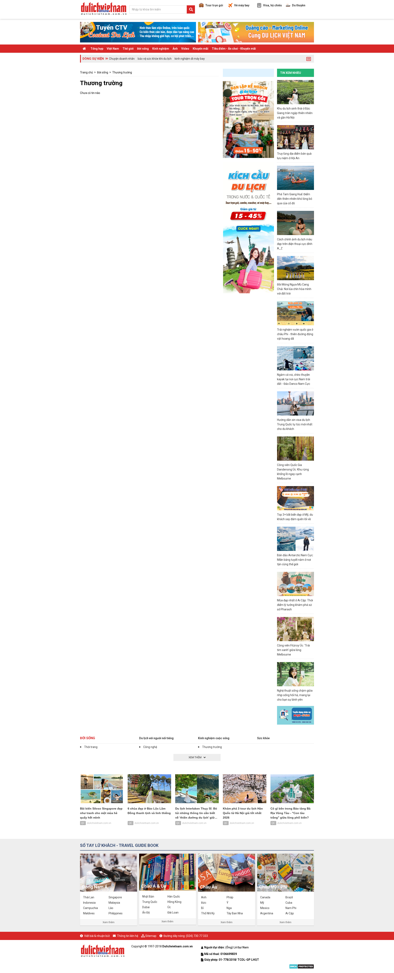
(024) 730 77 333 (197, 936)
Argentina (266, 913)
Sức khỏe (263, 738)
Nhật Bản (148, 896)
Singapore (115, 897)
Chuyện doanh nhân (122, 58)
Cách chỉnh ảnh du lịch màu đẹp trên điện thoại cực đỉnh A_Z (294, 244)
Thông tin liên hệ (127, 936)
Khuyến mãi (200, 48)
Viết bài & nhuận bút (97, 936)
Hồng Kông (174, 901)
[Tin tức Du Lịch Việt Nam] (102, 950)
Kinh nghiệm (160, 48)
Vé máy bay (241, 5)
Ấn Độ (146, 912)
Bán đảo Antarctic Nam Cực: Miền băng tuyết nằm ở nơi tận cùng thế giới (295, 560)
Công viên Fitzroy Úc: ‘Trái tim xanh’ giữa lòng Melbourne (293, 650)
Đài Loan (173, 912)
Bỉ (202, 908)
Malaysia (114, 902)
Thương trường (122, 72)
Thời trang (90, 747)
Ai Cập (289, 913)
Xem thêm (109, 922)
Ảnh (175, 48)
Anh (203, 897)
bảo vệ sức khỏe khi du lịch (155, 58)
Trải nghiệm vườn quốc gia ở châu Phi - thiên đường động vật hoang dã (295, 334)
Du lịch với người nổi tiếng (156, 738)
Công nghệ (150, 747)
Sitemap (150, 936)
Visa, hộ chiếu (272, 5)
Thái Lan (88, 897)
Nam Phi (290, 908)
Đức (203, 902)
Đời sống (143, 48)
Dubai (146, 907)
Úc (169, 907)
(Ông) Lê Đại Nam (237, 947)
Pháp (230, 897)
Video (185, 48)
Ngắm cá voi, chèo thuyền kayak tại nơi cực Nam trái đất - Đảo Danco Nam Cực (293, 379)
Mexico (264, 908)
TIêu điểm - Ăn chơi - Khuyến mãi (234, 48)
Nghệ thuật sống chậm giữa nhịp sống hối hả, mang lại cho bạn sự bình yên (295, 695)
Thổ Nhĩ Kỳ (208, 913)
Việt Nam (113, 48)
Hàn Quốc (173, 896)
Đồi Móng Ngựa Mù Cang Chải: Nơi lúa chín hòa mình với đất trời (294, 289)
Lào (111, 908)
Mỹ (262, 902)
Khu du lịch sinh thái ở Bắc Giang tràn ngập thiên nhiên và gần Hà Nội (295, 113)
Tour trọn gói (214, 5)
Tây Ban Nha (235, 913)
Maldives (89, 913)
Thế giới (128, 48)
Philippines (116, 913)
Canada (265, 897)
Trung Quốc (149, 901)
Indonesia (89, 902)
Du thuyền (298, 5)
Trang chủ (86, 72)
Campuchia (90, 908)
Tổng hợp (96, 48)
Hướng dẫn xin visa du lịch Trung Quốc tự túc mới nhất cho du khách (294, 424)
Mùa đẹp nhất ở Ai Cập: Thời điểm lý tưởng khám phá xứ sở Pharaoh (295, 605)
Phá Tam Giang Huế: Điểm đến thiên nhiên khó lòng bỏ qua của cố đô (294, 199)
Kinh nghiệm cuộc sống (213, 738)
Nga (229, 908)
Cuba (288, 902)
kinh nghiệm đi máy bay (190, 58)
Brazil (289, 897)
